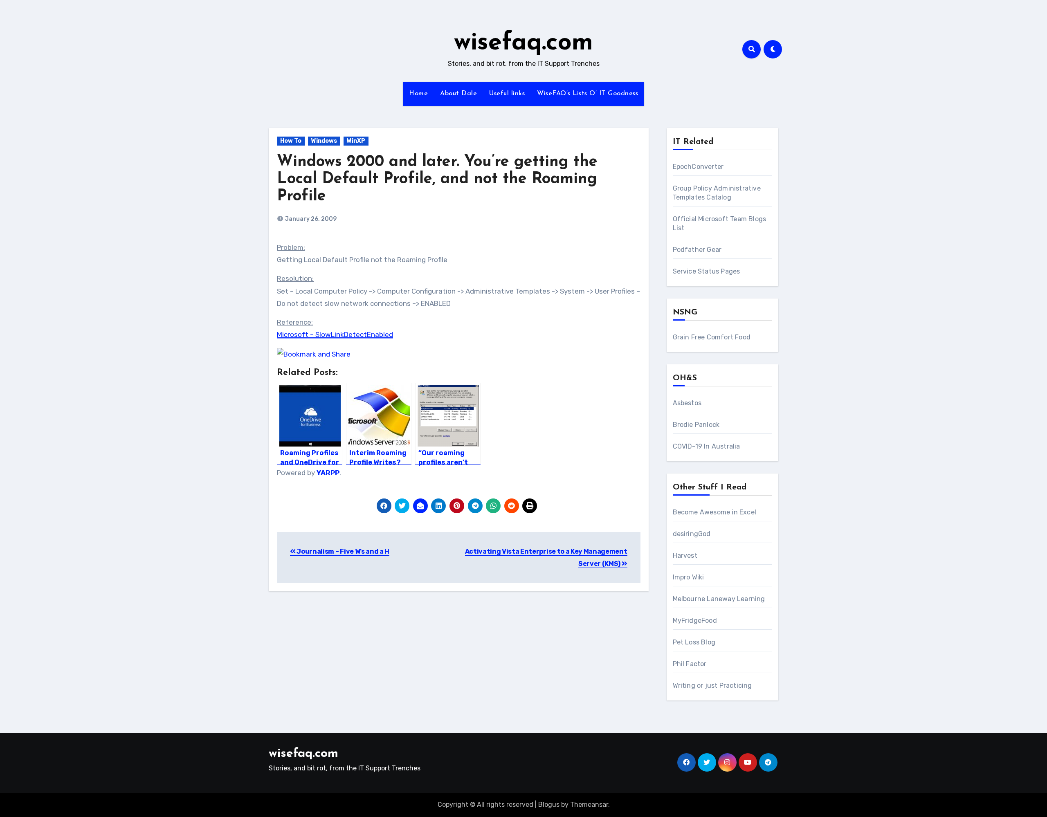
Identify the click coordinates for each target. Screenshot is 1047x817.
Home (418, 93)
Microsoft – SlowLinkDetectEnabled (335, 334)
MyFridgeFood (695, 620)
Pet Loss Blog (694, 642)
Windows (324, 140)
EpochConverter (698, 167)
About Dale (458, 93)
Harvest (685, 555)
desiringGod (692, 534)
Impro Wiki (688, 577)
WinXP (356, 140)
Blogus (548, 804)
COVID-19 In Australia (706, 446)
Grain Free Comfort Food (712, 337)
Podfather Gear (697, 250)
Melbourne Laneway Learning (719, 599)
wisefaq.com (523, 43)
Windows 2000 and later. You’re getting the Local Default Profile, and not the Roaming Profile (437, 179)
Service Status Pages (706, 271)
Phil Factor (690, 664)
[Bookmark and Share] (313, 354)
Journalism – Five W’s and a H (342, 551)
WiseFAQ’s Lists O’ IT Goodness (587, 93)
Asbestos (687, 403)
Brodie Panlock (696, 425)
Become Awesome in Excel (715, 512)
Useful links (507, 93)
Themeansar (589, 804)
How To (290, 140)
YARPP (328, 473)
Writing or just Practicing (712, 685)
